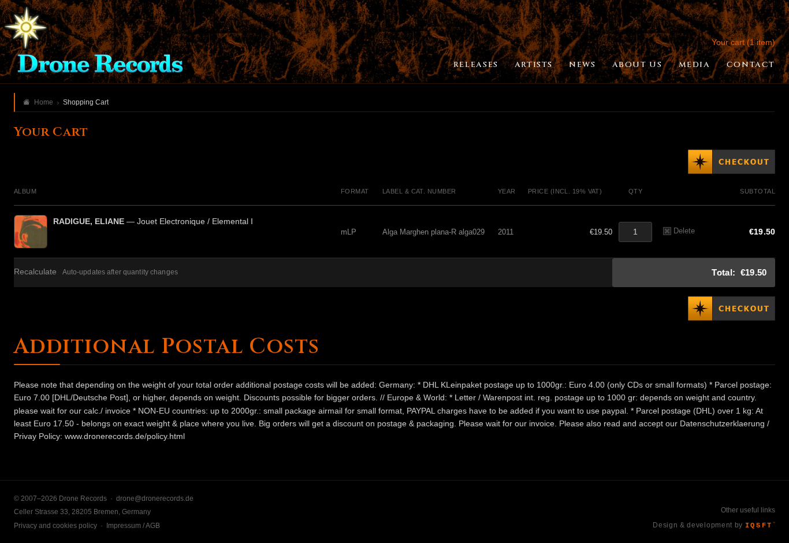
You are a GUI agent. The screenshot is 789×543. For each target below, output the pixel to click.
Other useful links (748, 510)
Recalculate (35, 271)
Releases (475, 64)
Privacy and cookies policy (55, 526)
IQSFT (760, 526)
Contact (751, 64)
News (582, 64)
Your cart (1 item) (743, 42)
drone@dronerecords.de (154, 498)
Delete (684, 230)
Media (694, 64)
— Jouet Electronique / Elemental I (153, 221)
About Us (637, 64)
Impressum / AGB (133, 526)
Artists (534, 64)
